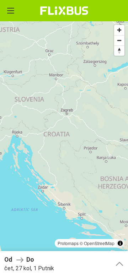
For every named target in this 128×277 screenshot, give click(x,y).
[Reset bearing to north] (119, 50)
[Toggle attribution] (120, 243)
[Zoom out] (119, 40)
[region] (64, 138)
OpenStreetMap (99, 243)
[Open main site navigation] (10, 10)
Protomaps (68, 243)
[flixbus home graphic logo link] (64, 10)
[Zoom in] (119, 30)
